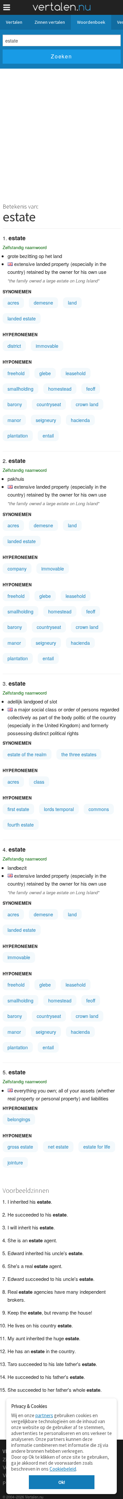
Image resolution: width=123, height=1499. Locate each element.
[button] (6, 7)
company (17, 568)
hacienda (80, 420)
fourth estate (21, 824)
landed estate (22, 318)
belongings (19, 1119)
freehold (16, 373)
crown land (87, 404)
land (72, 302)
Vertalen (14, 22)
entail (48, 435)
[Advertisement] (61, 134)
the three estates (78, 754)
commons (99, 809)
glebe (45, 373)
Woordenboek (91, 22)
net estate (58, 1146)
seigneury (46, 420)
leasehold (76, 373)
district (14, 345)
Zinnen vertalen (49, 22)
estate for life (96, 1146)
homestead (60, 388)
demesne (43, 302)
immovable (47, 345)
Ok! (61, 1482)
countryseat (49, 404)
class (39, 781)
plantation (18, 435)
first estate (18, 809)
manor (14, 420)
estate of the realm (27, 754)
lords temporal (59, 809)
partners (44, 1415)
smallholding (20, 388)
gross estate (20, 1146)
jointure (15, 1162)
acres (13, 302)
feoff (90, 388)
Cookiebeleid (63, 1469)
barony (15, 404)
